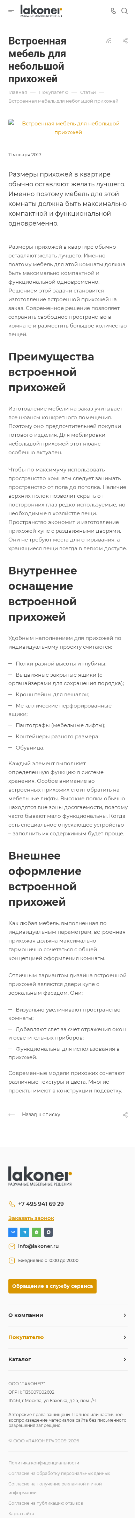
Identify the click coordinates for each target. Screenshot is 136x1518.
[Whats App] (36, 1232)
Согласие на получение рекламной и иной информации (55, 1488)
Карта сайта (21, 1513)
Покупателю (26, 1337)
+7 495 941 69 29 (41, 1204)
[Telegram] (24, 1232)
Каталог (19, 1359)
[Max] (48, 1232)
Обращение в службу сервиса (52, 1286)
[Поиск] (124, 11)
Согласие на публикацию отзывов (45, 1503)
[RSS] (108, 40)
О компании (25, 1315)
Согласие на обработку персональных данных (59, 1473)
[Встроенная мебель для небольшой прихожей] (68, 127)
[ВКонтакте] (12, 1232)
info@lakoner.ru (38, 1246)
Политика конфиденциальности (43, 1462)
